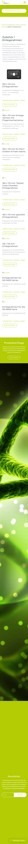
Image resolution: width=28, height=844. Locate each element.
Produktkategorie (10, 24)
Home (3, 24)
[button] (24, 2)
